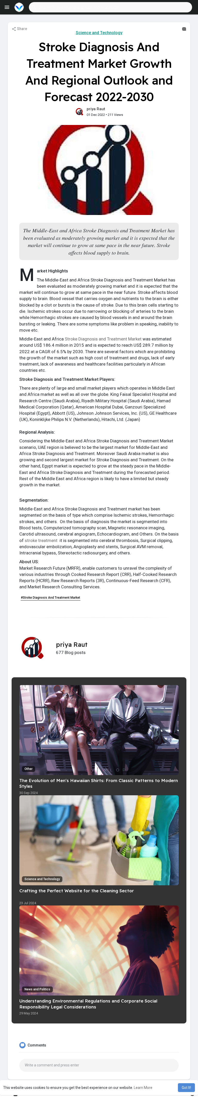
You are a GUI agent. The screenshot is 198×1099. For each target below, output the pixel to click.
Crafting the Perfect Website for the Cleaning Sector (76, 890)
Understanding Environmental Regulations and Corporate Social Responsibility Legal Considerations (88, 1003)
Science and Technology (99, 32)
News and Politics (37, 989)
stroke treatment (42, 540)
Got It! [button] (186, 1088)
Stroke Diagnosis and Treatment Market (103, 338)
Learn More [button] (143, 1088)
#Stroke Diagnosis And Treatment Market (50, 597)
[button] (110, 7)
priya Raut (96, 109)
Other (28, 769)
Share (21, 29)
